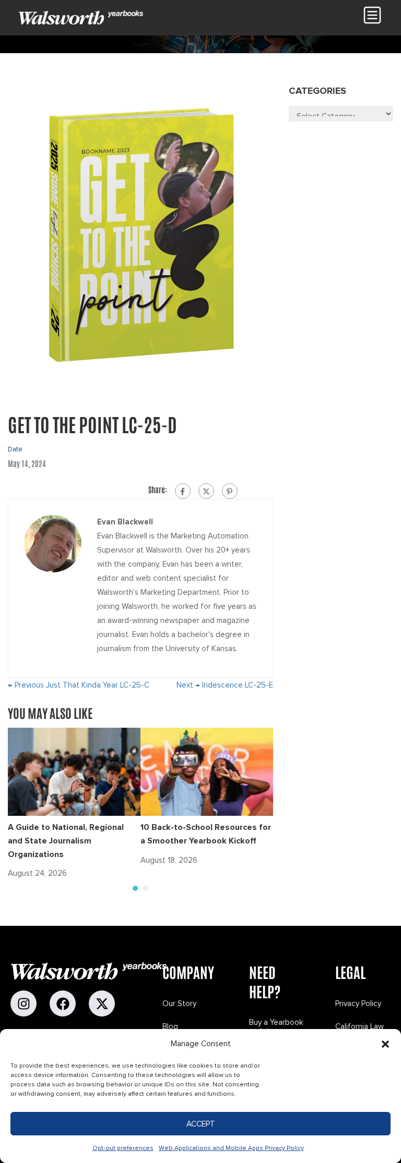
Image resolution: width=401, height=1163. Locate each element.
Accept (200, 1124)
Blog (170, 1026)
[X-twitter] (102, 1003)
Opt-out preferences (123, 1148)
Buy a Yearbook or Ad (276, 1027)
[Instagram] (23, 1003)
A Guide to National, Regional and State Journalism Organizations (66, 840)
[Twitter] (206, 491)
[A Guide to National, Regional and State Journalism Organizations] (74, 771)
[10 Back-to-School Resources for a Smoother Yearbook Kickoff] (206, 771)
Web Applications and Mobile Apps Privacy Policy (231, 1148)
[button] (385, 1044)
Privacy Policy (358, 1003)
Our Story (179, 1003)
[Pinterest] (230, 491)
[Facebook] (183, 491)
